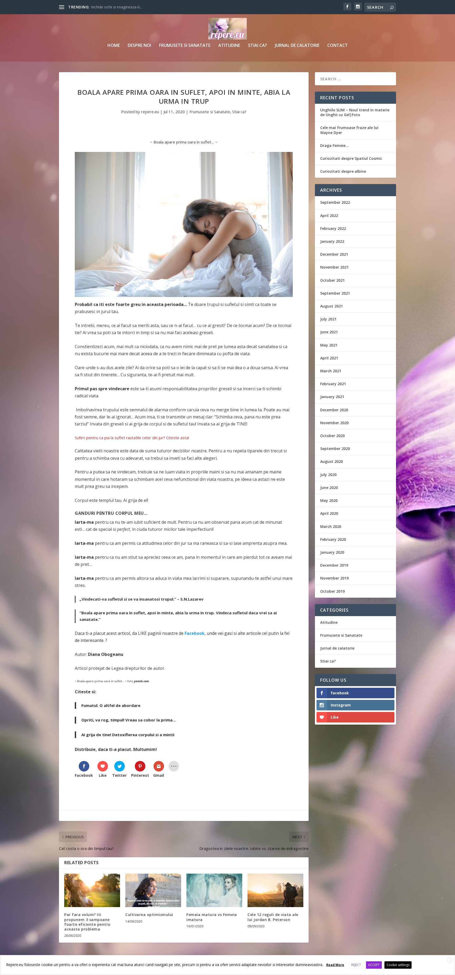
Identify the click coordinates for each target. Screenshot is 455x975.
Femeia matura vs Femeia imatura (211, 917)
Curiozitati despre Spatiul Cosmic (351, 158)
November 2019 (334, 578)
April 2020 (329, 513)
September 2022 (335, 202)
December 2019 (334, 565)
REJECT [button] (356, 965)
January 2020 (332, 552)
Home (113, 45)
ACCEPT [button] (374, 965)
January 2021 (332, 396)
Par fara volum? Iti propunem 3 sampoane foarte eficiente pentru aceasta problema (87, 922)
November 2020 (334, 422)
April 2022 (329, 215)
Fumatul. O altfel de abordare (110, 705)
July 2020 (328, 474)
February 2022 (333, 228)
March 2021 (330, 370)
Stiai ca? (257, 45)
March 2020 (330, 526)
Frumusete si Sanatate (184, 45)
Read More (335, 965)
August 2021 (331, 306)
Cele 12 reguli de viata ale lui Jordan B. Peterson (273, 917)
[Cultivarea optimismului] (153, 890)
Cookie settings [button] (398, 965)
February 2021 (333, 383)
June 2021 (329, 331)
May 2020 (329, 500)
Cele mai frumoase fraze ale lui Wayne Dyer (349, 130)
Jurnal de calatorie (297, 45)
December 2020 (334, 409)
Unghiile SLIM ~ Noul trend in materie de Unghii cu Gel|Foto (354, 112)
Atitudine (229, 45)
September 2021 (335, 293)
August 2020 (331, 461)
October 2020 (332, 435)
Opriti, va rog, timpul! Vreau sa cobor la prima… (128, 719)
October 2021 (332, 280)
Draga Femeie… (334, 145)
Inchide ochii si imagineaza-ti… (117, 6)
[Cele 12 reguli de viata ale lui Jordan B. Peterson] (275, 890)
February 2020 (333, 539)
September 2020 (335, 448)
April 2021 (329, 357)
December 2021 (334, 254)
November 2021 (334, 267)
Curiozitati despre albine (343, 171)
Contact (337, 45)
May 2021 (329, 345)
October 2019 (332, 591)
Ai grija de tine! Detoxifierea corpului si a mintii (127, 734)
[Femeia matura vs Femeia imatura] (214, 890)
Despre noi (139, 45)
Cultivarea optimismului (149, 914)
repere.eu (150, 111)
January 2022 (332, 241)
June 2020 (329, 487)
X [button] (450, 960)
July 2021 (328, 318)
